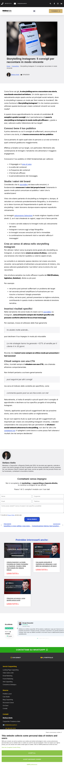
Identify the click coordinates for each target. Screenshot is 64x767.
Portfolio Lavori (7, 693)
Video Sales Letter (8, 673)
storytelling (24, 184)
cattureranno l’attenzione (23, 215)
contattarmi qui (9, 430)
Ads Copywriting (7, 681)
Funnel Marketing (8, 678)
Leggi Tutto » (13, 573)
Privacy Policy (11, 515)
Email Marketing (7, 675)
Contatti (5, 708)
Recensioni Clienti (8, 702)
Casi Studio (6, 696)
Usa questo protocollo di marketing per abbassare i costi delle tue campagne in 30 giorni (46, 564)
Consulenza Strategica (9, 684)
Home (8, 66)
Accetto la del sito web (12, 515)
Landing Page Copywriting (10, 670)
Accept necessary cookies (32, 759)
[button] (50, 3)
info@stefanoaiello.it (11, 725)
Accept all (32, 753)
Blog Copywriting (8, 699)
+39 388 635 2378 (10, 728)
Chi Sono (5, 705)
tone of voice (27, 164)
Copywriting (15, 66)
